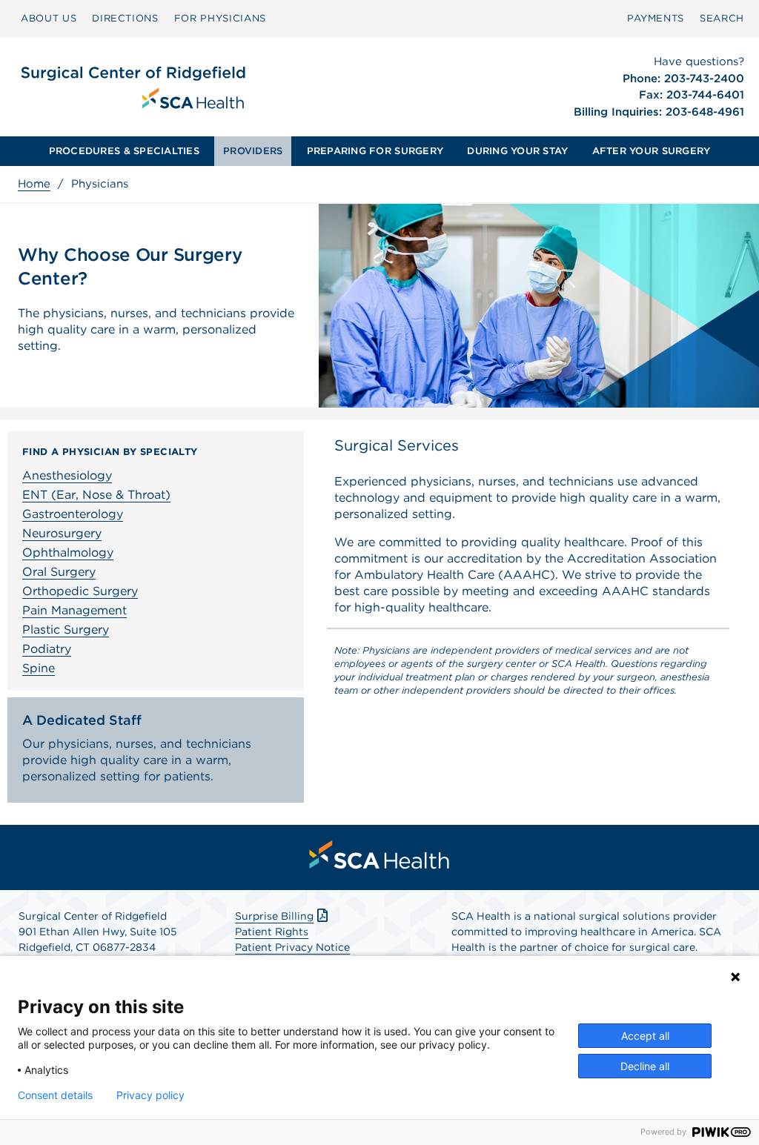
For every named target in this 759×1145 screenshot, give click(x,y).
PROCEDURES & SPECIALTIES (124, 150)
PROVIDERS (252, 150)
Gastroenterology (72, 514)
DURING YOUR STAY (517, 150)
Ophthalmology (67, 552)
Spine (38, 668)
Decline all (644, 1066)
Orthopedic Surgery (80, 591)
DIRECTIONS (125, 18)
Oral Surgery (59, 572)
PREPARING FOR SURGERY (375, 150)
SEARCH (722, 18)
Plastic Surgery (65, 630)
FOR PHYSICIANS (220, 18)
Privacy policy (150, 1095)
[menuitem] (48, 18)
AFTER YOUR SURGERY (651, 150)
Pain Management (74, 610)
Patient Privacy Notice (292, 947)
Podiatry (46, 649)
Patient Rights (271, 931)
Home (34, 183)
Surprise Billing (274, 916)
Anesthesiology (67, 475)
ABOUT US (48, 18)
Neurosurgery (62, 533)
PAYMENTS (655, 18)
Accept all (645, 1035)
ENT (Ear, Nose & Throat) (96, 495)
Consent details (55, 1095)
